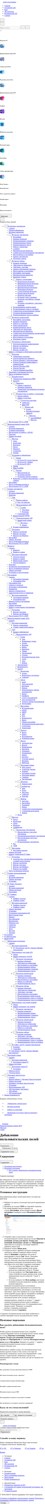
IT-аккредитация (10, 1491)
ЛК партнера (9, 12)
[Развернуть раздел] (6, 226)
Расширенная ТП (10, 13)
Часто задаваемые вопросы (14, 1475)
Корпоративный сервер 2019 (11, 1126)
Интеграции (9, 1477)
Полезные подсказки (12, 1168)
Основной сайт (10, 8)
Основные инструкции (13, 1166)
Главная (7, 6)
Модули (3, 1128)
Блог (6, 10)
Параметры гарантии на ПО (14, 1485)
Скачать (7, 15)
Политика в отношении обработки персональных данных (22, 1499)
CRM (2, 1130)
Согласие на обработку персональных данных (17, 1498)
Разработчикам (10, 1473)
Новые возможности (12, 1479)
